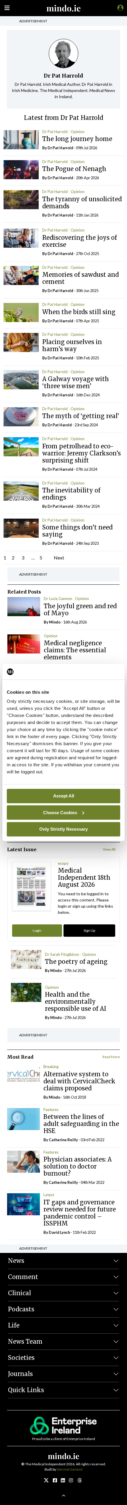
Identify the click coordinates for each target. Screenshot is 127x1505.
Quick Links (26, 1390)
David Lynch (59, 1232)
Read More (111, 1057)
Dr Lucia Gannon (58, 598)
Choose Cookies (60, 812)
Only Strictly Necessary (63, 829)
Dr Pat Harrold (55, 131)
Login (37, 930)
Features (50, 1109)
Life (13, 1325)
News (16, 1260)
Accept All (63, 795)
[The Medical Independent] (119, 7)
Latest (48, 1194)
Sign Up (89, 930)
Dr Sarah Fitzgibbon (62, 954)
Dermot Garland (69, 1469)
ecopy (63, 863)
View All (109, 849)
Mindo (55, 622)
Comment (23, 1277)
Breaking (50, 1066)
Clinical (19, 1293)
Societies (21, 1357)
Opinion (77, 131)
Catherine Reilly (63, 1139)
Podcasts (21, 1309)
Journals (20, 1373)
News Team (25, 1341)
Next (59, 557)
